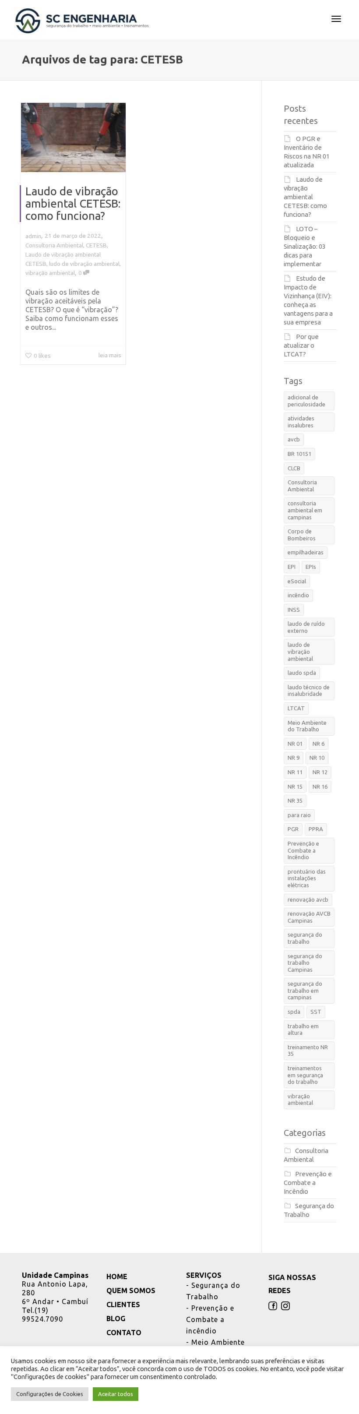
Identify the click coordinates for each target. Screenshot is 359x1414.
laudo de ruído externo (306, 627)
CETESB (96, 245)
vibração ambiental (50, 272)
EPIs (311, 567)
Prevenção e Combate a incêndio (210, 1319)
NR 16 (320, 786)
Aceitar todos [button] (115, 1394)
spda (294, 1011)
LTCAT (296, 708)
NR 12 (320, 772)
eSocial (297, 581)
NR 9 (293, 758)
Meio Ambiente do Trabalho (307, 726)
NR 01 (295, 743)
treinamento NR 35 (308, 1050)
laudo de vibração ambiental (300, 651)
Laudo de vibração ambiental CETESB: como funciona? (72, 203)
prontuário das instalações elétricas (307, 878)
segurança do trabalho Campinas (305, 963)
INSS (294, 610)
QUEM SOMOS (129, 1290)
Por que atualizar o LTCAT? (301, 345)
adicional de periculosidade (306, 400)
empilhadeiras (306, 552)
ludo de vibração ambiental (84, 263)
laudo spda (302, 673)
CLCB (294, 468)
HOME (115, 1276)
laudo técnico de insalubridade (309, 690)
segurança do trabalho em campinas (305, 990)
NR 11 (295, 772)
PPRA (316, 829)
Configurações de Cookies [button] (49, 1394)
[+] (73, 137)
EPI (292, 567)
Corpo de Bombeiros (302, 534)
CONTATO (122, 1332)
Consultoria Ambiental (54, 245)
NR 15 (295, 786)
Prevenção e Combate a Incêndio (303, 850)
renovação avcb (308, 899)
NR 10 (317, 758)
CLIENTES (122, 1304)
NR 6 (318, 743)
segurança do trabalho (305, 938)
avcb (294, 439)
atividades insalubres (301, 421)
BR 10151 (299, 454)
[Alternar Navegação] (336, 18)
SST (315, 1011)
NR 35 (295, 800)
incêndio (298, 595)
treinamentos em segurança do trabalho (305, 1075)
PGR (293, 829)
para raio (299, 815)
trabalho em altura (303, 1029)
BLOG (114, 1318)
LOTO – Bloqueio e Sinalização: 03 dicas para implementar (305, 246)
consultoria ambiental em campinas (305, 510)
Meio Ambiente (215, 1342)
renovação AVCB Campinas (309, 917)
